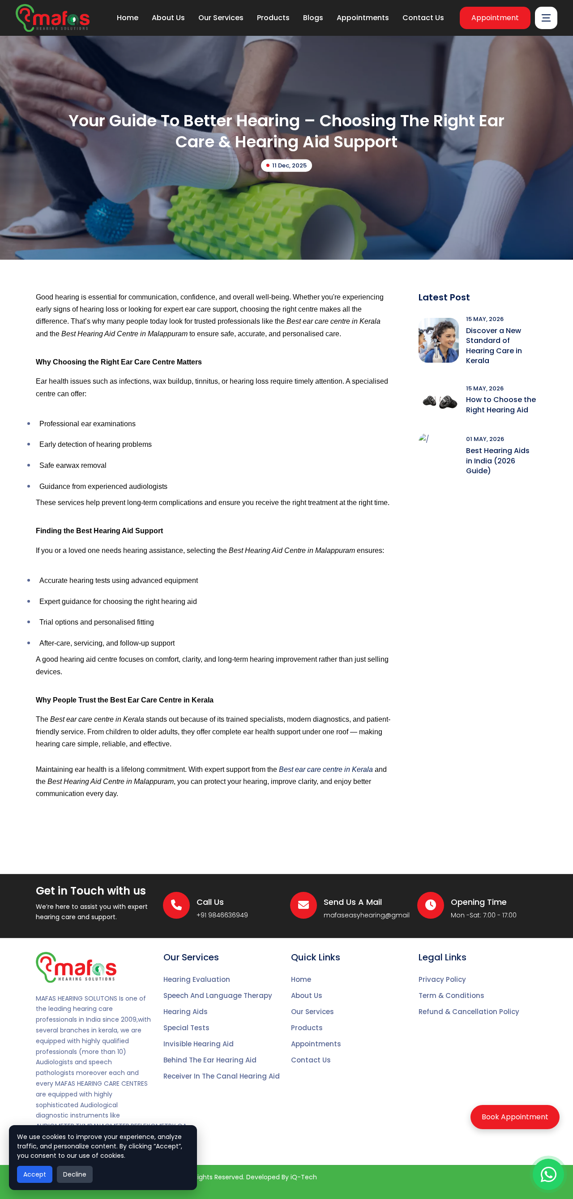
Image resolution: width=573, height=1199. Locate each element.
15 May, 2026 (485, 319)
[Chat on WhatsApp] (548, 1174)
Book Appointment (515, 1117)
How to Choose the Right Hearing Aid (501, 404)
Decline (74, 1174)
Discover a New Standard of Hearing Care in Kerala (494, 345)
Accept (34, 1174)
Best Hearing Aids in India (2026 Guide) (498, 460)
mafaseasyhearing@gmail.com (375, 915)
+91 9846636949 (222, 915)
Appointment (495, 18)
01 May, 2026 (485, 439)
